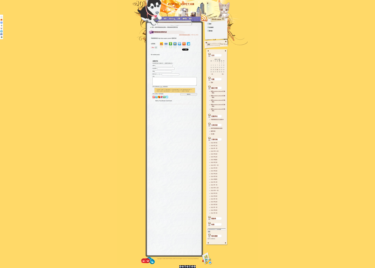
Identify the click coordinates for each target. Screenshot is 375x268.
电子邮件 (154, 68)
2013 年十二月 (214, 187)
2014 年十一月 (214, 165)
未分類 (212, 134)
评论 (153, 76)
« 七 (212, 74)
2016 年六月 (214, 143)
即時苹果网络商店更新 (216, 128)
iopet (209, 238)
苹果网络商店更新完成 (160, 32)
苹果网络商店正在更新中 (217, 119)
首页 (165, 18)
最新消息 (213, 131)
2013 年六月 (214, 204)
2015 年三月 (214, 162)
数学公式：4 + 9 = (157, 74)
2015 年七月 (214, 157)
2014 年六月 (214, 176)
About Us (172, 18)
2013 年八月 (214, 199)
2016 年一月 (214, 148)
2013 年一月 (214, 207)
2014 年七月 (214, 173)
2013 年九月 (214, 196)
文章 (178, 18)
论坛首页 (211, 27)
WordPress (196, 258)
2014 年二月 (214, 182)
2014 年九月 (214, 171)
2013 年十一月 (214, 190)
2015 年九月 (214, 154)
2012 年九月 (214, 210)
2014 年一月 (214, 185)
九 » (223, 74)
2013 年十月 (214, 193)
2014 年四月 (214, 179)
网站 (153, 71)
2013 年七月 (214, 202)
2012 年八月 (214, 213)
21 (217, 69)
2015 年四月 (214, 159)
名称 (153, 65)
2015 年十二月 (214, 151)
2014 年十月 (214, 168)
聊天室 (210, 31)
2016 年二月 (214, 145)
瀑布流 (185, 18)
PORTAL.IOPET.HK (181, 4)
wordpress (212, 238)
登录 (212, 82)
